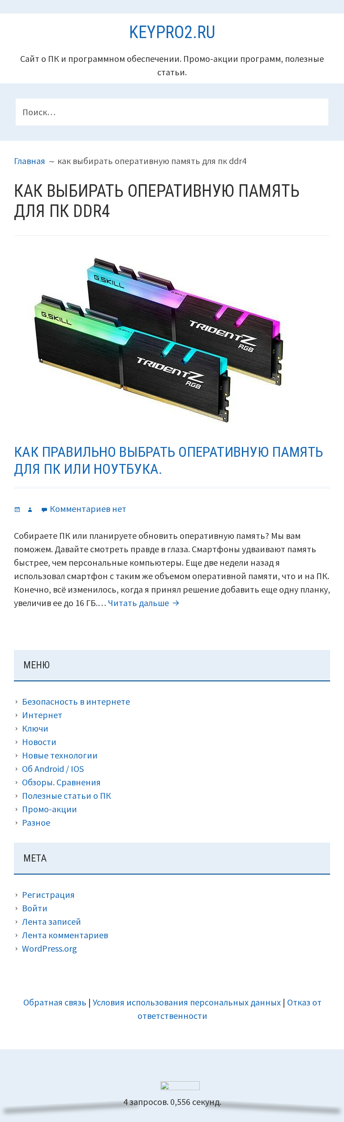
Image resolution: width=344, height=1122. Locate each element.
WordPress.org (49, 948)
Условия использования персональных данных (187, 1002)
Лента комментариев (65, 934)
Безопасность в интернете (76, 701)
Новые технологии (60, 755)
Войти (34, 908)
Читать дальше (145, 602)
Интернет (42, 714)
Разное (36, 822)
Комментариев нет (88, 508)
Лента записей (51, 921)
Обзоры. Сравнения (61, 782)
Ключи (35, 728)
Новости (39, 741)
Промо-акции (49, 808)
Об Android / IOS (53, 768)
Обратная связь (54, 1002)
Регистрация (48, 894)
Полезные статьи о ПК (66, 795)
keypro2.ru (172, 32)
